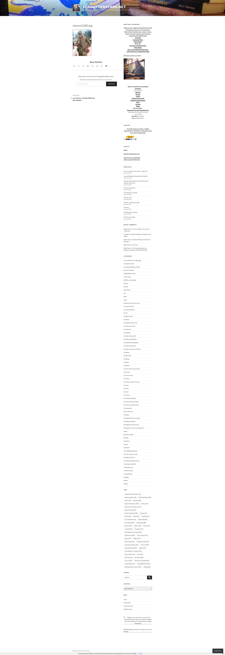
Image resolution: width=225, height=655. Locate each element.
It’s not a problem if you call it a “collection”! (136, 171)
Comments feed (128, 606)
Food (136, 516)
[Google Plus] (83, 66)
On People (126, 372)
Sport (140, 554)
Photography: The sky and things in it (134, 428)
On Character (127, 329)
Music (137, 526)
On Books (126, 319)
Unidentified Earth (143, 564)
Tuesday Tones (128, 197)
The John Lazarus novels (130, 454)
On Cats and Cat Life (129, 326)
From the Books (130, 519)
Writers (126, 480)
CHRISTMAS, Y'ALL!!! (130, 273)
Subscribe (111, 84)
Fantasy (143, 513)
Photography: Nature (129, 421)
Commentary (127, 277)
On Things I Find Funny (130, 398)
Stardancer (127, 447)
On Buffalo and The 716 (130, 323)
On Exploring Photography (131, 342)
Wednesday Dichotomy (133, 567)
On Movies (127, 359)
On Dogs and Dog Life (130, 336)
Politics (136, 538)
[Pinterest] (87, 66)
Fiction (128, 516)
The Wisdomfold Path (130, 464)
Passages (126, 415)
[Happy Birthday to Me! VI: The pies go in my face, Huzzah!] (138, 631)
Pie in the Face (142, 535)
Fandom (126, 283)
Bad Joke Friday (145, 497)
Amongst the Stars (129, 263)
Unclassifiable (130, 564)
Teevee (128, 560)
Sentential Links (131, 548)
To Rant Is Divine (128, 470)
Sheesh (126, 444)
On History (127, 352)
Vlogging (126, 477)
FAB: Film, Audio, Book (130, 280)
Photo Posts (130, 535)
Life (125, 293)
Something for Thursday (130, 192)
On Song (126, 385)
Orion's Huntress (128, 411)
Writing (126, 484)
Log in (125, 599)
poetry (125, 431)
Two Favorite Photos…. (130, 188)
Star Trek (128, 557)
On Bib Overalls (128, 316)
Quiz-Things (129, 541)
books (128, 500)
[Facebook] (74, 66)
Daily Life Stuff (130, 510)
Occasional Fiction (129, 306)
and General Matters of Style (132, 267)
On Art (125, 313)
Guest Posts (127, 290)
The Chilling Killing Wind (130, 451)
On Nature (127, 365)
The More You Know (129, 457)
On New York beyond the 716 (132, 369)
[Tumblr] (97, 66)
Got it (140, 653)
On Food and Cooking (130, 346)
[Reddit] (101, 66)
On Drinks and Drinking (130, 339)
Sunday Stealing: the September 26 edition (135, 176)
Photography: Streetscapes (131, 424)
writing (146, 567)
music (125, 300)
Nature (146, 526)
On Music (126, 362)
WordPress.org (128, 609)
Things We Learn (128, 467)
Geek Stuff (142, 519)
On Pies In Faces (128, 375)
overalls (128, 529)
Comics (144, 503)
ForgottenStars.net (104, 7)
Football (145, 516)
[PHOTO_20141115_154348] (132, 55)
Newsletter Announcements (132, 303)
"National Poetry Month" (133, 494)
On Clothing (127, 332)
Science (145, 545)
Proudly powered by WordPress (81, 651)
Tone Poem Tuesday (129, 217)
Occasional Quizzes (129, 309)
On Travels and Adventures (131, 405)
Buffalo (137, 500)
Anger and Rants (131, 497)
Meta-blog (141, 522)
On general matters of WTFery (132, 349)
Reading (126, 438)
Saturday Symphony (132, 545)
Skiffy (142, 548)
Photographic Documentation (132, 418)
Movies (128, 526)
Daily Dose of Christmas (133, 507)
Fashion (126, 286)
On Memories (127, 355)
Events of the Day (131, 513)
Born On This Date (129, 270)
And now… (126, 207)
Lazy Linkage (129, 522)
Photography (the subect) (133, 532)
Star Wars (139, 557)
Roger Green (127, 229)
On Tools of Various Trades (131, 401)
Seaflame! (126, 441)
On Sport (126, 388)
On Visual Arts (128, 408)
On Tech (126, 392)
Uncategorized (128, 474)
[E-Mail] (106, 66)
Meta (125, 296)
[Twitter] (78, 66)
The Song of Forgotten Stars (138, 45)
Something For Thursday (133, 551)
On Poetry (126, 378)
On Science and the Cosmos (132, 382)
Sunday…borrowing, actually (131, 202)
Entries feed (127, 602)
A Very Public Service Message (132, 260)
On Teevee (127, 395)
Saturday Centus (143, 541)
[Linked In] (92, 66)
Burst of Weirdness (132, 503)
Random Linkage (128, 434)
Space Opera (130, 554)
